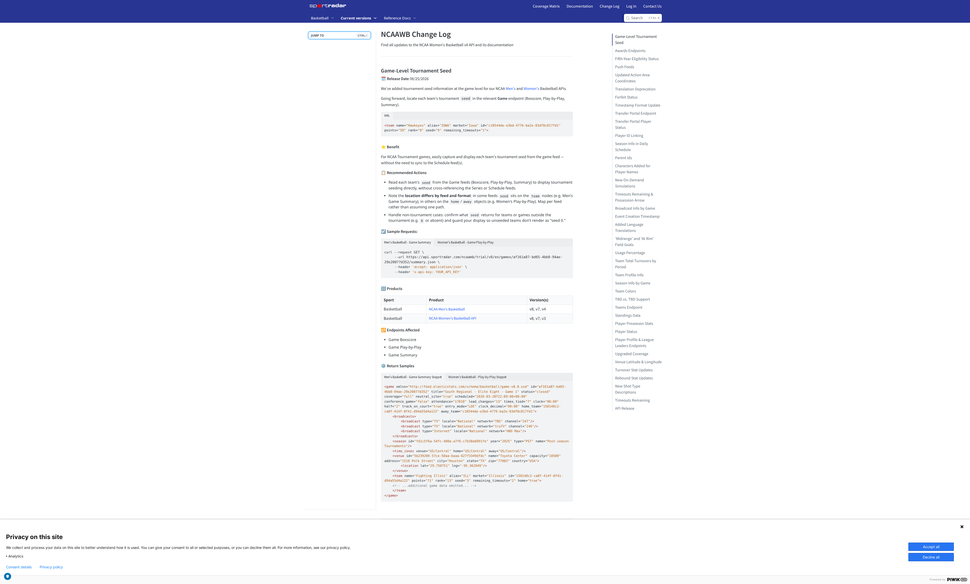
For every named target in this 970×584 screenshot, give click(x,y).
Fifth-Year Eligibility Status (637, 58)
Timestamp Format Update (637, 105)
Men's (511, 88)
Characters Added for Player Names (632, 169)
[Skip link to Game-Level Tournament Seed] (377, 70)
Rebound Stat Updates (634, 378)
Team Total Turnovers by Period (635, 264)
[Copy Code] (567, 124)
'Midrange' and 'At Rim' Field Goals (634, 241)
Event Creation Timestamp (637, 216)
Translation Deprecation (635, 89)
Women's (531, 88)
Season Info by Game (632, 283)
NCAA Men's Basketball (447, 309)
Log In (631, 6)
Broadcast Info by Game (635, 208)
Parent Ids (623, 157)
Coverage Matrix (546, 6)
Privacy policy (51, 567)
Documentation (580, 6)
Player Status (626, 331)
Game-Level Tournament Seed (636, 39)
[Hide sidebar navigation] (375, 270)
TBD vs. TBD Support (632, 299)
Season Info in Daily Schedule (631, 146)
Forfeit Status (626, 97)
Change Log (609, 6)
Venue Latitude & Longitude (638, 361)
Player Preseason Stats (634, 323)
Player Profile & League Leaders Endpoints (634, 342)
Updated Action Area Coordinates (632, 78)
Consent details (19, 567)
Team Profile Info (629, 275)
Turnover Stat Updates (634, 370)
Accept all (931, 547)
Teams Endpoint (628, 307)
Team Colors (625, 291)
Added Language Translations (629, 227)
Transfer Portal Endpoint (635, 113)
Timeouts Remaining (632, 400)
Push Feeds (624, 66)
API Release (625, 408)
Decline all (931, 557)
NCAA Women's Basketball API (452, 318)
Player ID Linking (629, 135)
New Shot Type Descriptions (627, 389)
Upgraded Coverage (631, 353)
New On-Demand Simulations (629, 183)
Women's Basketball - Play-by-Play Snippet (477, 377)
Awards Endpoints (630, 50)
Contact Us (652, 6)
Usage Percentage (630, 252)
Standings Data (627, 315)
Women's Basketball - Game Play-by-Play (466, 242)
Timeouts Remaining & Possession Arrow (634, 197)
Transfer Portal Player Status (633, 124)
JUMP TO (339, 35)
